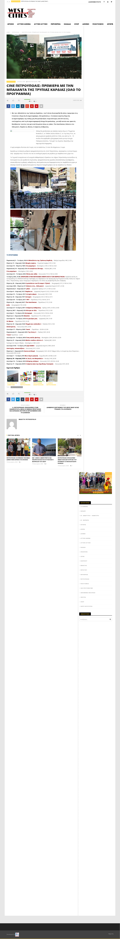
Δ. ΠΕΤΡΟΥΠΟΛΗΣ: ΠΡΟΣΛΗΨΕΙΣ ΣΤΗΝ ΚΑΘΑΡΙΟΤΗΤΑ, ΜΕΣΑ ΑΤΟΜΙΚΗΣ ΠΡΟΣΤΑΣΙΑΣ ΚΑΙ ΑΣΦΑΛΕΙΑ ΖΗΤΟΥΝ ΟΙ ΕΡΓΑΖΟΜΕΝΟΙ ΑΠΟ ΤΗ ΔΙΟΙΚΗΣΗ (25, 409)
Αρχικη (111, 933)
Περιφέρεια (55, 24)
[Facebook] (104, 2)
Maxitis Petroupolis (32, 81)
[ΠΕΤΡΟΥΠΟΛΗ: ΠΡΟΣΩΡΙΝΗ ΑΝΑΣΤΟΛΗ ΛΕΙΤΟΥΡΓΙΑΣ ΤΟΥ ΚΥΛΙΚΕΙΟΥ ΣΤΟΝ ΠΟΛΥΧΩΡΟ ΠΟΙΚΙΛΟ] (69, 447)
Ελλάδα (67, 24)
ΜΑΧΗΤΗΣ (84, 565)
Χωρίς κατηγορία (86, 606)
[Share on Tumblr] (22, 106)
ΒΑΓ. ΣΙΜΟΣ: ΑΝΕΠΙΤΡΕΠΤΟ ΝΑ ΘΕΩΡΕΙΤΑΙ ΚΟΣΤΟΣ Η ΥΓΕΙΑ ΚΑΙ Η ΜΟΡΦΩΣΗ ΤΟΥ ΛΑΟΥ (42, 459)
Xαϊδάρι (83, 511)
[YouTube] (108, 2)
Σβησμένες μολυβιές (88, 592)
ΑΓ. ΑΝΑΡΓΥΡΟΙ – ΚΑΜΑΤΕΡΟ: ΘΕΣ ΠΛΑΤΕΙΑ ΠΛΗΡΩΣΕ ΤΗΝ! (44, 2)
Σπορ (76, 24)
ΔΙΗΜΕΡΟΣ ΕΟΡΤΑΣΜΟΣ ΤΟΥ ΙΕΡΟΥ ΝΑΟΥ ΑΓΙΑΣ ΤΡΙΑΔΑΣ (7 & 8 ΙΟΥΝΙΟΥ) (63, 407)
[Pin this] (32, 106)
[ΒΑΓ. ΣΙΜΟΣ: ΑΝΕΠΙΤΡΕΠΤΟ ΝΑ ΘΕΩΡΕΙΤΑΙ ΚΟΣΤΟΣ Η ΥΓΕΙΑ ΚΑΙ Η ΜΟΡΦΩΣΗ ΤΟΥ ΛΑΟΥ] (44, 447)
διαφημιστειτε (94, 2)
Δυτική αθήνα (24, 24)
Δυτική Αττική (40, 24)
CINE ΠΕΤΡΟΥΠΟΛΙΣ (16, 387)
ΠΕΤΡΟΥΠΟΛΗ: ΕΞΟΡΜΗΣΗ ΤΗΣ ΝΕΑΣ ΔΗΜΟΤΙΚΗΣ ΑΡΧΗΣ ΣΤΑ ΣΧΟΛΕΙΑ (18, 459)
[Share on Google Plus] (27, 106)
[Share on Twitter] (13, 106)
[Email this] (41, 106)
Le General (84, 506)
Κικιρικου (84, 561)
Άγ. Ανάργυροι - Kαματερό (20, 2)
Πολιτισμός (98, 24)
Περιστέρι (84, 570)
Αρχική (10, 24)
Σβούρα (83, 597)
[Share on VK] (36, 106)
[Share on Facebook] (8, 106)
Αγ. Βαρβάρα (85, 520)
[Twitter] (111, 2)
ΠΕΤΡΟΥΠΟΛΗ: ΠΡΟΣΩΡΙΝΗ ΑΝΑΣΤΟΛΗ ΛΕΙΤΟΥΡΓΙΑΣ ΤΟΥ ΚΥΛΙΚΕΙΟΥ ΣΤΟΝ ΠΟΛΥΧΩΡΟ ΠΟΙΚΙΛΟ (67, 460)
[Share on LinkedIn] (18, 106)
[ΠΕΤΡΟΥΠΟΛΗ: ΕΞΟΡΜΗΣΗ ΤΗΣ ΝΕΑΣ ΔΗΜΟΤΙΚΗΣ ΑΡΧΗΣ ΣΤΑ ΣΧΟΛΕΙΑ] (18, 447)
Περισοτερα (76, 100)
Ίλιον (82, 556)
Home (8, 32)
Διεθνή (85, 24)
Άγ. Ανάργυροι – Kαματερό (90, 515)
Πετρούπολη (15, 32)
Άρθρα (83, 529)
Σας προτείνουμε (87, 588)
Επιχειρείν (84, 552)
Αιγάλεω (83, 524)
